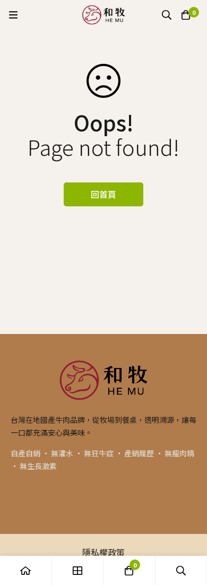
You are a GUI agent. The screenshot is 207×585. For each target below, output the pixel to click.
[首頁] (26, 570)
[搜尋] (166, 15)
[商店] (78, 570)
